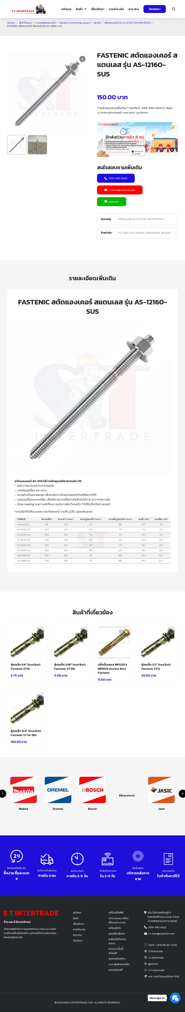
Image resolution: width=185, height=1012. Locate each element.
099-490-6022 (118, 178)
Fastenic (140, 233)
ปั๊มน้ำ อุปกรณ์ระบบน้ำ (53, 31)
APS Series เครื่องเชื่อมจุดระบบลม (118, 920)
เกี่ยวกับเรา (97, 9)
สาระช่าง (133, 9)
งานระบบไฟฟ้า (27, 31)
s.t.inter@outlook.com (122, 190)
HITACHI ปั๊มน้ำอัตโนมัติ (116, 951)
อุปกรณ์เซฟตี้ (115, 970)
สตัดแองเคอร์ (153, 233)
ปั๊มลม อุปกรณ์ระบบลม (80, 31)
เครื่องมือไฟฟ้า (116, 912)
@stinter (114, 202)
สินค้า (79, 9)
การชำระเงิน (116, 9)
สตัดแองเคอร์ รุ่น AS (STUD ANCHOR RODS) (141, 219)
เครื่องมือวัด (115, 928)
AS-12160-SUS (126, 233)
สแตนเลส (165, 233)
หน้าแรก (66, 9)
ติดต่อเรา (154, 9)
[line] (179, 1002)
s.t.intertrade (156, 958)
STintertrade (155, 951)
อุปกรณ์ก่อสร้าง (161, 31)
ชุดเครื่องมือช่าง (117, 934)
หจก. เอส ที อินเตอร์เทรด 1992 (163, 976)
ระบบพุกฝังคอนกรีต (136, 31)
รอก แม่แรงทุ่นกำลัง (109, 31)
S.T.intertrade (156, 970)
